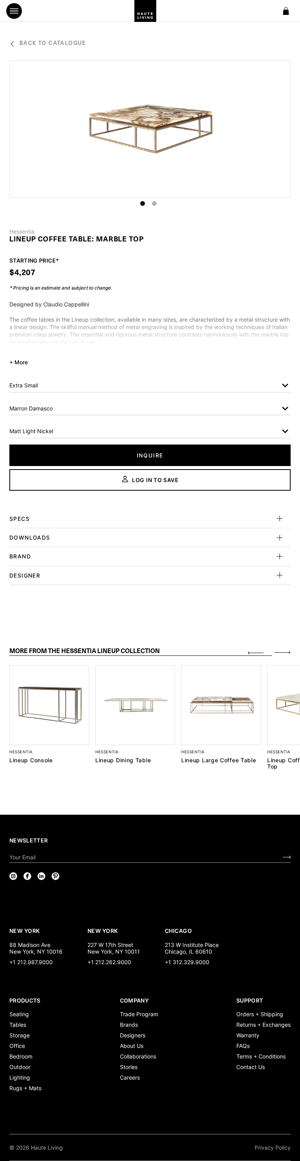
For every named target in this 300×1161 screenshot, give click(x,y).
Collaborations (138, 1056)
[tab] (140, 652)
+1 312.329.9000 (187, 962)
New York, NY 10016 (35, 951)
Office (17, 1045)
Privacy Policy (273, 1147)
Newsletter (28, 840)
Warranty (247, 1035)
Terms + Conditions (261, 1056)
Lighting (19, 1077)
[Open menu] (14, 11)
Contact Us (250, 1067)
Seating (19, 1014)
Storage (19, 1035)
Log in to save (155, 480)
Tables (17, 1024)
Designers (132, 1035)
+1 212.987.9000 (31, 962)
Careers (130, 1077)
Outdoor (19, 1067)
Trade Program (139, 1014)
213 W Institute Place (192, 944)
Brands (129, 1024)
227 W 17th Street (110, 944)
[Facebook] (27, 876)
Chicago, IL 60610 (188, 951)
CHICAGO (178, 930)
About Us (131, 1045)
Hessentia (21, 231)
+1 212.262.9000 (109, 962)
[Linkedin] (41, 876)
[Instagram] (13, 876)
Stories (129, 1067)
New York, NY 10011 (114, 951)
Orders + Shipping (259, 1014)
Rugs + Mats (25, 1088)
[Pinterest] (55, 876)
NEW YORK (25, 930)
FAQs (243, 1045)
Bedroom (20, 1056)
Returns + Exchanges (263, 1024)
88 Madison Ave (29, 944)
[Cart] (286, 11)
